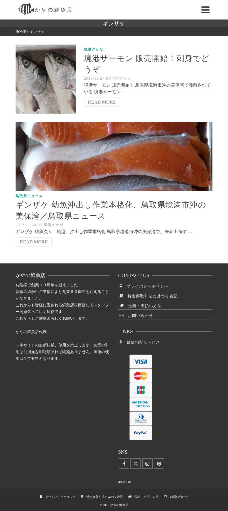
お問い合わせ (138, 316)
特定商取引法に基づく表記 (150, 296)
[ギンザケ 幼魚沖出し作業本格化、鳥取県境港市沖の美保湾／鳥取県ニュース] (114, 156)
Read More (102, 102)
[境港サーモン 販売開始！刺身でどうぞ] (46, 79)
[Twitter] (135, 463)
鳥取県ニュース (29, 196)
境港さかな (93, 49)
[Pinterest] (159, 463)
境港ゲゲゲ (122, 78)
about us (124, 482)
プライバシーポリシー (145, 286)
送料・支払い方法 (143, 306)
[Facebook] (124, 463)
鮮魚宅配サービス (141, 342)
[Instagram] (147, 463)
